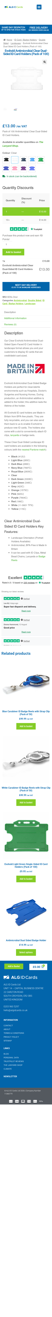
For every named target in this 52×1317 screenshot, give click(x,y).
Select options (26, 952)
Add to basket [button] (26, 726)
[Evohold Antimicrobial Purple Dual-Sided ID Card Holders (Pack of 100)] (23, 168)
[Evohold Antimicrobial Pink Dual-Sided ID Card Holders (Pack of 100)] (14, 168)
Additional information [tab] (15, 318)
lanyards (14, 435)
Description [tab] (10, 312)
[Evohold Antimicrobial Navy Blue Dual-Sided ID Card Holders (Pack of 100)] (6, 168)
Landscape (16, 43)
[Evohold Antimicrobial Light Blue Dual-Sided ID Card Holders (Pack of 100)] (32, 159)
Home (9, 39)
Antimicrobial (20, 300)
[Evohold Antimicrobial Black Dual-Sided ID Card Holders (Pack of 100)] (6, 159)
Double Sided (34, 300)
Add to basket (13, 252)
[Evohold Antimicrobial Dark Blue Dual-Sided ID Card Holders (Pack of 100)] (23, 159)
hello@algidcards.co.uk (15, 1010)
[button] (39, 7)
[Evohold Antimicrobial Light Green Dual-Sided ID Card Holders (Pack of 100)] (40, 159)
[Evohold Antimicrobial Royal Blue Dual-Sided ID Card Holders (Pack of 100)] (32, 168)
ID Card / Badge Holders (25, 39)
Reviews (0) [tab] (10, 324)
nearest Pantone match (33, 449)
